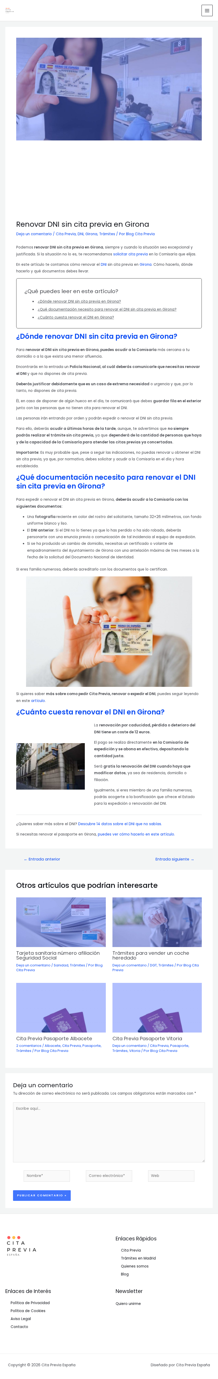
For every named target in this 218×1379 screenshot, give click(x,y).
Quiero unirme (128, 1303)
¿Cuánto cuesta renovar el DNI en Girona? (76, 317)
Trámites (107, 234)
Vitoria (134, 1050)
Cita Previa (66, 234)
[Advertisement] (109, 180)
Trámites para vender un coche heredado (150, 955)
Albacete (53, 1045)
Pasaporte (91, 1045)
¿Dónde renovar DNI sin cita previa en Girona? (79, 301)
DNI (80, 234)
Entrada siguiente (175, 859)
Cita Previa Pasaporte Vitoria (147, 1038)
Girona (91, 234)
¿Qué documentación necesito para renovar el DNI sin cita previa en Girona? (107, 309)
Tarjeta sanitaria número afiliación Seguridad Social (58, 955)
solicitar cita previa (130, 254)
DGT (153, 965)
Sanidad (61, 965)
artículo (38, 700)
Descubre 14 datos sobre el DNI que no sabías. (120, 823)
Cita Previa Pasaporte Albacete (54, 1038)
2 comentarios (28, 1045)
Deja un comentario (34, 234)
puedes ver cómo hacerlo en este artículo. (136, 834)
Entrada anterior (42, 859)
